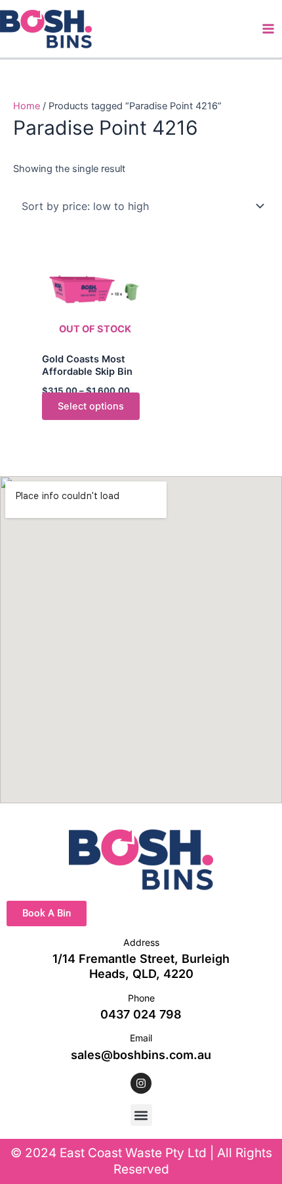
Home (26, 106)
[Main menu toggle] (268, 29)
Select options (91, 406)
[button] (141, 1115)
